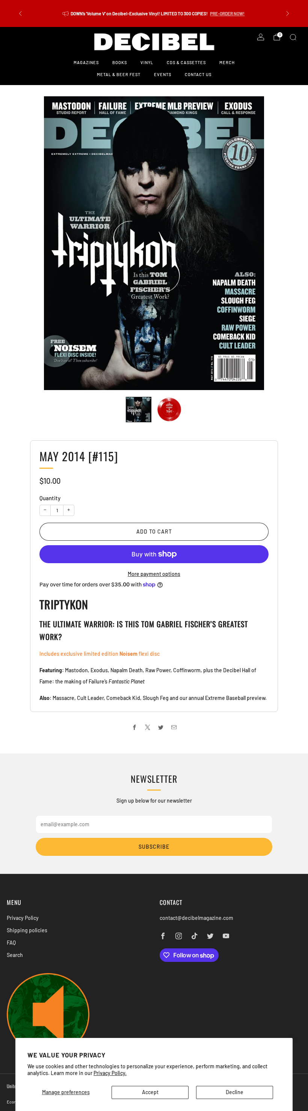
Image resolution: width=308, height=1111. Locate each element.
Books (119, 62)
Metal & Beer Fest (118, 74)
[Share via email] (174, 727)
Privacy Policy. (110, 1073)
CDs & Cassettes (186, 62)
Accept (150, 1092)
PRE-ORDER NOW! (227, 13)
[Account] (260, 37)
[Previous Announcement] (20, 13)
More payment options (154, 574)
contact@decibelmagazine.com (196, 918)
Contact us (198, 74)
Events (162, 74)
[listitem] (154, 13)
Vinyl (146, 62)
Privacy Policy (23, 918)
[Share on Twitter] (161, 727)
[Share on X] (147, 727)
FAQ (11, 942)
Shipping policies (27, 930)
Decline (234, 1092)
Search (15, 955)
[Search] (293, 37)
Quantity (49, 498)
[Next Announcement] (288, 13)
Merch (227, 62)
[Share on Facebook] (134, 727)
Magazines (86, 62)
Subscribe (154, 846)
